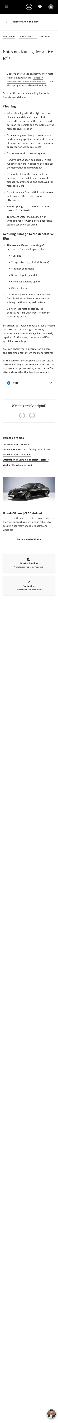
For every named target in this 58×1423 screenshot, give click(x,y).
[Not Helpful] (32, 415)
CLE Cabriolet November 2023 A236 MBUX (28, 36)
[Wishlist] (40, 6)
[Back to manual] (8, 22)
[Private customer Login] (50, 7)
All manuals (9, 36)
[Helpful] (22, 415)
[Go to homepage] (29, 7)
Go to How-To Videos (29, 539)
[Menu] (6, 7)
